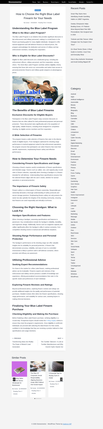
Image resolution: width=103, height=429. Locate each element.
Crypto (73, 135)
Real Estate (75, 233)
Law (72, 203)
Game (73, 176)
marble (73, 211)
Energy (73, 154)
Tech (72, 255)
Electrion (74, 148)
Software (74, 249)
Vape (72, 268)
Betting (73, 107)
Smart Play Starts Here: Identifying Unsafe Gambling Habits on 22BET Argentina (80, 16)
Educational (75, 146)
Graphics (74, 187)
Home (34, 2)
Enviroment (74, 159)
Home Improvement (77, 195)
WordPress (74, 276)
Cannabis (74, 118)
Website (73, 271)
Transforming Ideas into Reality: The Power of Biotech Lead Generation (23, 343)
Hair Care (74, 189)
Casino (73, 121)
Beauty (73, 105)
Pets (72, 230)
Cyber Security (76, 137)
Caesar (27, 22)
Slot (72, 244)
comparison (75, 132)
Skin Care (74, 241)
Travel (73, 260)
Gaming (73, 178)
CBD (72, 124)
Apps (72, 97)
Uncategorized (75, 266)
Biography (74, 110)
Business (38, 10)
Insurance (74, 200)
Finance (73, 165)
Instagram (74, 197)
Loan (72, 208)
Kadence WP (67, 424)
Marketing (74, 214)
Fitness (73, 167)
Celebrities (74, 127)
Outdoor (73, 227)
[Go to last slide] (14, 379)
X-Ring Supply (51, 320)
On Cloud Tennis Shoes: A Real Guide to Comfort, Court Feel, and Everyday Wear (81, 51)
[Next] (61, 379)
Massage (74, 216)
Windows (74, 274)
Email (72, 151)
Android (73, 94)
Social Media (75, 246)
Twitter (73, 263)
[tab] (34, 398)
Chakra (73, 129)
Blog (72, 113)
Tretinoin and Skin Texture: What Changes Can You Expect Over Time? (82, 41)
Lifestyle (73, 206)
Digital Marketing (76, 143)
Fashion (73, 162)
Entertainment (75, 157)
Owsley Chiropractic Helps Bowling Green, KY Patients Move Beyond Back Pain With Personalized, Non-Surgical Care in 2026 (82, 29)
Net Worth (74, 222)
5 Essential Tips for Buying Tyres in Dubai (55, 375)
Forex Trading (75, 173)
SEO (72, 236)
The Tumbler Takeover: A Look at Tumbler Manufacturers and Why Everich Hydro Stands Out (52, 343)
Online (73, 225)
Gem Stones (75, 184)
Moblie (73, 219)
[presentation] (19, 369)
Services (74, 238)
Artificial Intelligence (77, 99)
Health (73, 192)
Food (72, 170)
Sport (72, 252)
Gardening (74, 181)
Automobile (74, 102)
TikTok (73, 257)
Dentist (73, 140)
